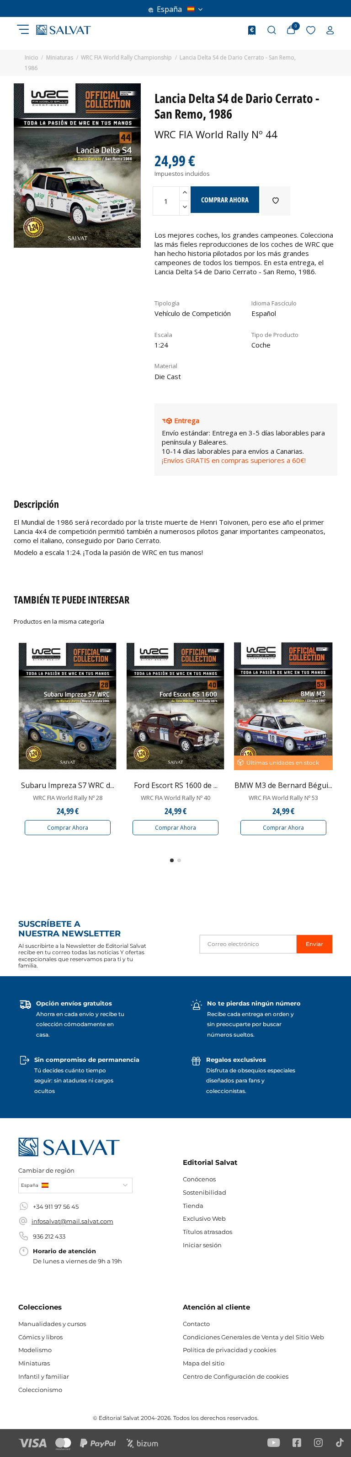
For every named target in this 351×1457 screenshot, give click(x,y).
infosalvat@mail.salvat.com (72, 1221)
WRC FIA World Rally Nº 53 (283, 798)
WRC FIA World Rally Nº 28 (67, 798)
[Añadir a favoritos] (275, 201)
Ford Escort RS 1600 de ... (176, 785)
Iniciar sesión (202, 1245)
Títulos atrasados (207, 1231)
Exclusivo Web (204, 1218)
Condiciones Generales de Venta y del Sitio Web (253, 1337)
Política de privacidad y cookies (229, 1350)
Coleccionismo (40, 1389)
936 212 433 (49, 1236)
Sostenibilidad (204, 1192)
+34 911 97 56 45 (56, 1206)
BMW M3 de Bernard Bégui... (283, 785)
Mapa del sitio (203, 1363)
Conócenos (199, 1179)
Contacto (196, 1323)
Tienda (193, 1205)
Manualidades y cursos (52, 1323)
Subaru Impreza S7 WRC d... (67, 785)
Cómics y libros (40, 1337)
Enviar (314, 944)
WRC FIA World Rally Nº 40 (175, 798)
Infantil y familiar (43, 1376)
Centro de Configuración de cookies (235, 1376)
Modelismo (35, 1350)
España (169, 9)
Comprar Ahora (67, 828)
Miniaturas (34, 1363)
